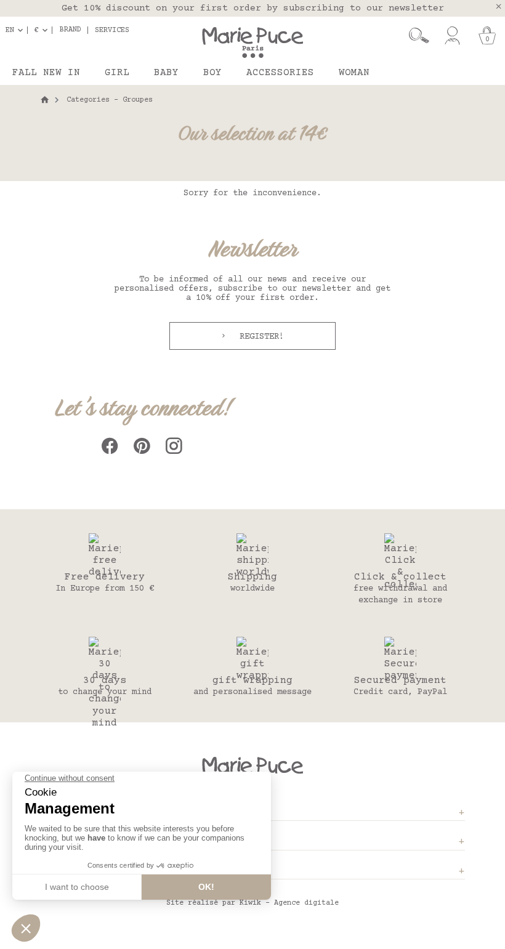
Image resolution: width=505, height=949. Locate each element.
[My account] (452, 35)
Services (112, 30)
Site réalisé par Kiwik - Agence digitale (252, 903)
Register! (259, 337)
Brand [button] (70, 30)
